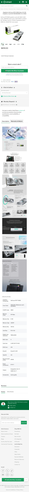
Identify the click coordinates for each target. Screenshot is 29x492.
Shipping (16, 462)
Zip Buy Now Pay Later (6, 441)
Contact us (12, 407)
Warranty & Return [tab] (17, 121)
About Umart (4, 431)
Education (16, 446)
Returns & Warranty (19, 459)
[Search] (26, 6)
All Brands (16, 441)
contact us (21, 110)
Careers (3, 436)
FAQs (15, 451)
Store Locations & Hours (7, 434)
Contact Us (17, 464)
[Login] (23, 2)
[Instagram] (8, 476)
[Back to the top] (26, 479)
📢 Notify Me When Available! (14, 70)
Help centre (13, 405)
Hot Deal (16, 434)
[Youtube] (3, 476)
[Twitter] (8, 472)
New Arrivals (17, 436)
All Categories (17, 439)
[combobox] (14, 5)
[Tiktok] (12, 472)
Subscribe (23, 422)
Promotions (17, 431)
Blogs (2, 439)
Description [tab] (5, 121)
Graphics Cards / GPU (21, 9)
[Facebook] (3, 472)
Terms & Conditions (11, 489)
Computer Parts (12, 9)
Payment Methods (18, 456)
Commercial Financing (6, 444)
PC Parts (6, 9)
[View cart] (26, 2)
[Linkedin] (12, 476)
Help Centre (17, 454)
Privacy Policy (19, 489)
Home (2, 9)
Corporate (16, 449)
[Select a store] (19, 2)
